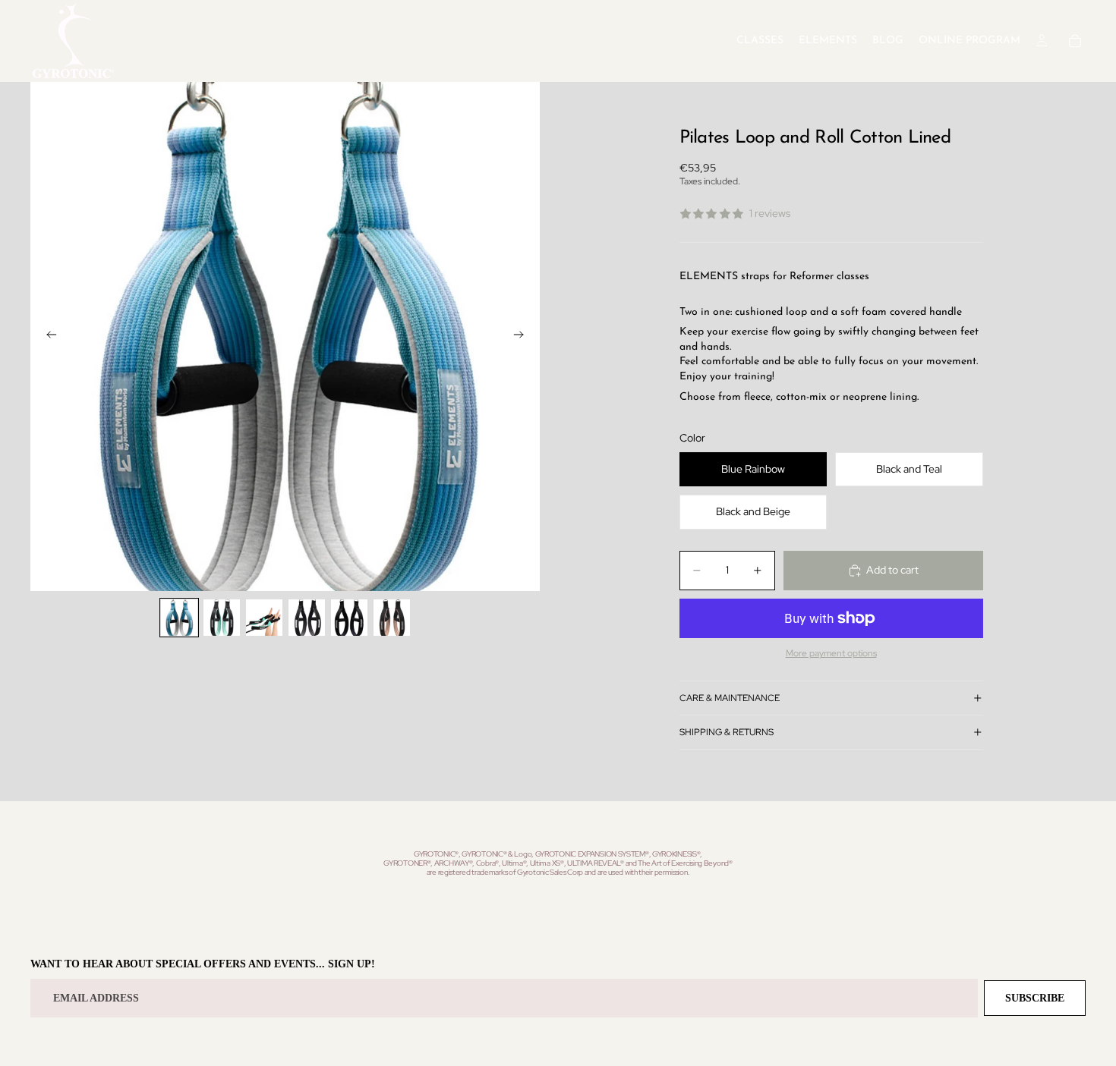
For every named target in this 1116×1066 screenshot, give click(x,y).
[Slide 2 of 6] (221, 617)
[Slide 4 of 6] (306, 617)
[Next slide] (523, 337)
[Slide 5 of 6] (349, 617)
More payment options (831, 653)
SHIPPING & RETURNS (726, 732)
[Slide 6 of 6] (392, 617)
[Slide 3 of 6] (264, 617)
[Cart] (1075, 41)
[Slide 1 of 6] (179, 617)
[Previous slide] (47, 337)
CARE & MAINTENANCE (729, 698)
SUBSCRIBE (1034, 998)
